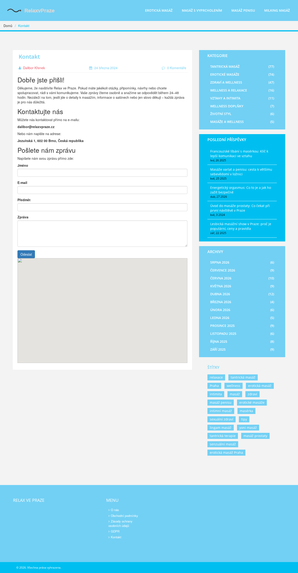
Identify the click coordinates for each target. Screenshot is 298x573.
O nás (115, 510)
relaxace (216, 377)
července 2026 (242, 270)
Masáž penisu (243, 10)
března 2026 (242, 302)
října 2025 (242, 341)
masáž (235, 394)
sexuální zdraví (221, 419)
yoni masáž (248, 427)
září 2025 (242, 349)
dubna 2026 (242, 294)
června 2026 (242, 278)
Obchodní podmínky (124, 515)
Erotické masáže (242, 74)
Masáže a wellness (242, 121)
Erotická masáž (159, 10)
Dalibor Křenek (33, 67)
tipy (244, 419)
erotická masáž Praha (226, 452)
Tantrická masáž (242, 66)
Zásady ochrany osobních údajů (120, 523)
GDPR (115, 531)
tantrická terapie (223, 436)
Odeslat (26, 254)
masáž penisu (220, 402)
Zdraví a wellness (242, 82)
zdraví (252, 394)
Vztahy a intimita (242, 98)
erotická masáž (259, 385)
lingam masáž (220, 427)
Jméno (22, 165)
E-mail (22, 182)
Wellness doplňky (242, 106)
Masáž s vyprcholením (202, 10)
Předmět (23, 199)
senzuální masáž (223, 444)
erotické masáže (251, 402)
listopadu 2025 (242, 333)
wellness (233, 385)
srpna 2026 (242, 262)
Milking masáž (277, 10)
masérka (246, 411)
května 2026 (242, 286)
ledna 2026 (242, 317)
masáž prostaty (255, 436)
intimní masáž (221, 411)
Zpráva (22, 217)
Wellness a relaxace (242, 90)
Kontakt (116, 537)
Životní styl (242, 114)
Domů (7, 25)
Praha (214, 385)
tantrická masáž (243, 377)
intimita (216, 394)
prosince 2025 (242, 325)
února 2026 (242, 310)
